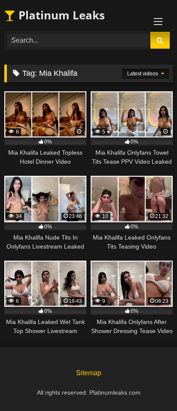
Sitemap (88, 373)
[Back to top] (150, 385)
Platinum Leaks (60, 15)
